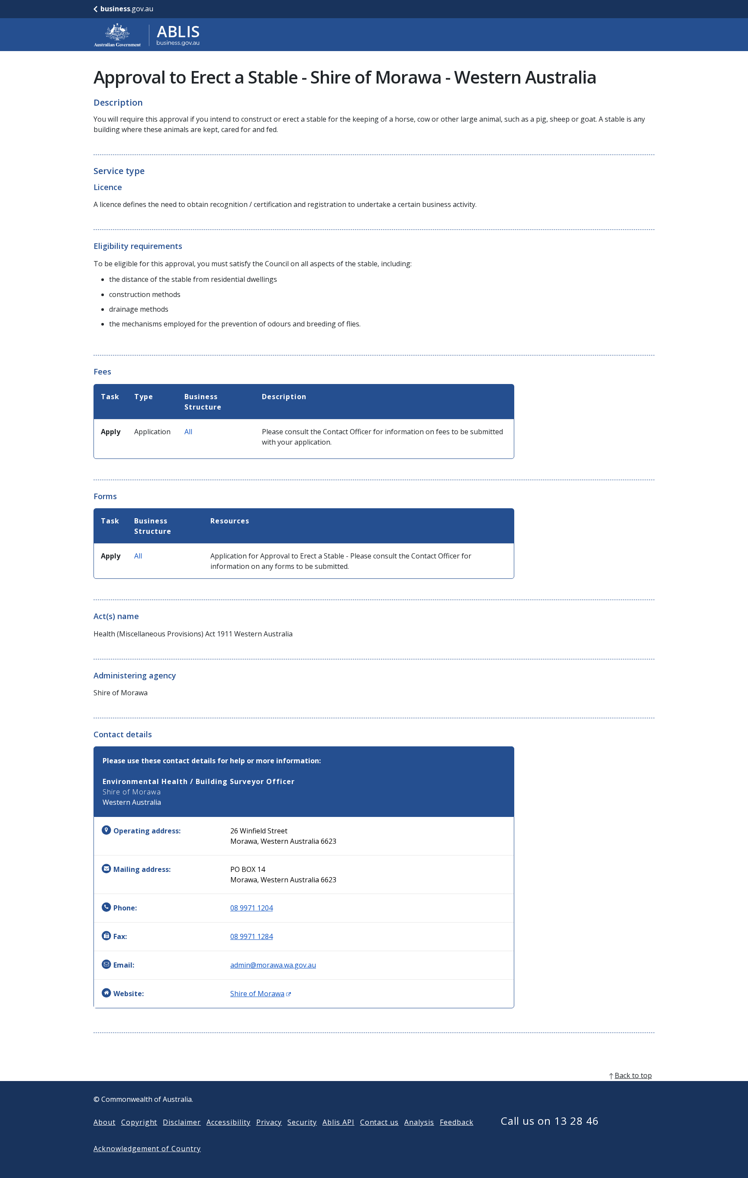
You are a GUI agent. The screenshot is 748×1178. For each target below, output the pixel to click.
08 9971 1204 (251, 908)
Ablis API (338, 1122)
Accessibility (228, 1122)
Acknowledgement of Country (147, 1148)
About (105, 1122)
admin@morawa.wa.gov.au (273, 965)
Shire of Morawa (260, 993)
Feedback (457, 1122)
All (188, 431)
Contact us (379, 1122)
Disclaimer (182, 1122)
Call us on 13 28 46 (550, 1120)
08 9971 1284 (251, 936)
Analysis (419, 1122)
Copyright (139, 1122)
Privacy (269, 1122)
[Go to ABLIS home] (147, 35)
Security (302, 1122)
